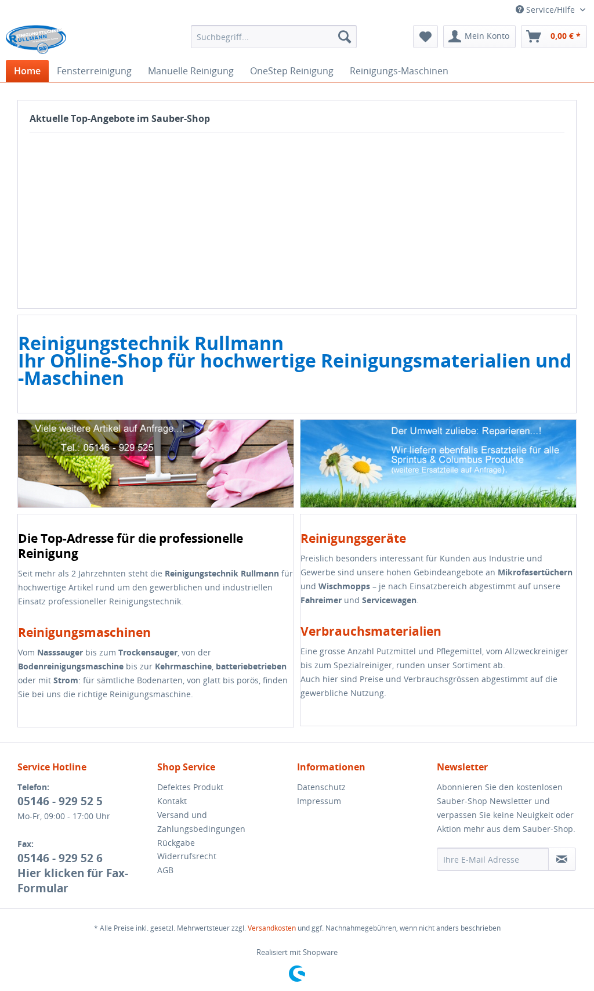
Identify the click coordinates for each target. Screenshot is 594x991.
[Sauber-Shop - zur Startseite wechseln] (36, 39)
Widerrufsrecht (186, 856)
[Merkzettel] (425, 36)
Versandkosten (272, 928)
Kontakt (172, 800)
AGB (165, 869)
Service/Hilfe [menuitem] (550, 9)
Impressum (319, 800)
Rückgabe (176, 842)
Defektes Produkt (190, 786)
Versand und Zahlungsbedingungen (201, 821)
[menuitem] (274, 36)
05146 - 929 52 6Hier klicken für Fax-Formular (72, 873)
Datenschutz (321, 786)
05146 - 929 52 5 (60, 801)
